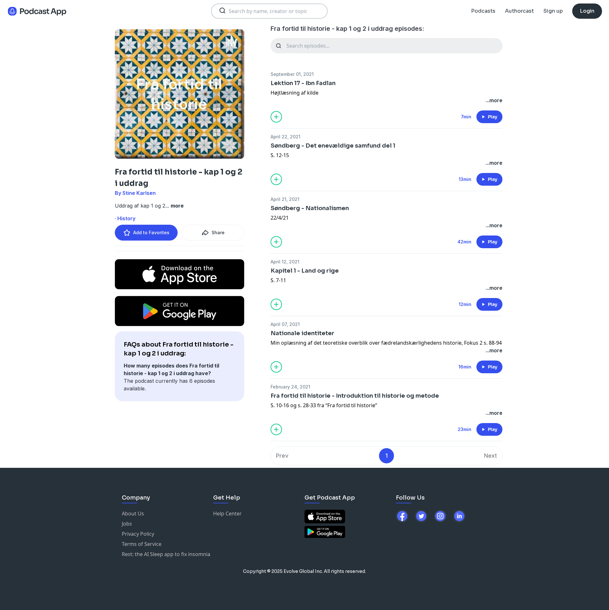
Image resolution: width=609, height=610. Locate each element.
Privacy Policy (138, 533)
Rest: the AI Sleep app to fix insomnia (166, 554)
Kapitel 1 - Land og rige (305, 270)
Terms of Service (141, 543)
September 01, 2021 (292, 74)
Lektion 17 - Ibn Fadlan (303, 83)
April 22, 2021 (285, 136)
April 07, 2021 (285, 324)
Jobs (127, 523)
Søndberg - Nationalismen (310, 208)
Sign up (553, 11)
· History (125, 218)
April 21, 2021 (285, 199)
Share (218, 232)
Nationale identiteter (302, 333)
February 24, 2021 (290, 386)
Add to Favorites (151, 232)
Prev (282, 455)
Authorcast (519, 11)
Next (490, 455)
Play (492, 117)
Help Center (227, 513)
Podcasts (483, 11)
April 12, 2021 (285, 261)
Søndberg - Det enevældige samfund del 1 (333, 145)
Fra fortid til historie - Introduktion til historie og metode (355, 395)
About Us (133, 513)
